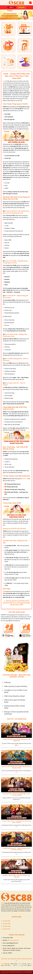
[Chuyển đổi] (2, 682)
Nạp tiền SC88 (6, 926)
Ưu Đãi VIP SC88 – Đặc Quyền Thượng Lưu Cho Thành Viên (16, 740)
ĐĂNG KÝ (11, 7)
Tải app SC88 (6, 921)
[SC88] (16, 3)
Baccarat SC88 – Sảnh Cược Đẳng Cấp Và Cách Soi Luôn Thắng (16, 794)
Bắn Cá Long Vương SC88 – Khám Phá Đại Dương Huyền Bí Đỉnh (16, 767)
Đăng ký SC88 (6, 923)
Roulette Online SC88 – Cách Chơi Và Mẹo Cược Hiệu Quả (16, 876)
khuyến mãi (25, 478)
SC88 (4, 81)
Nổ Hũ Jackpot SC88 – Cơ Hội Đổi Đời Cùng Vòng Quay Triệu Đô (16, 821)
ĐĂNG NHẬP (21, 7)
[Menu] (30, 2)
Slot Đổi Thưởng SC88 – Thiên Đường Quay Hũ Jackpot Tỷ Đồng (16, 849)
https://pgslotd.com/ (13, 940)
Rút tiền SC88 (6, 929)
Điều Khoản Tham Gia (6, 958)
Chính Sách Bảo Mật (18, 958)
